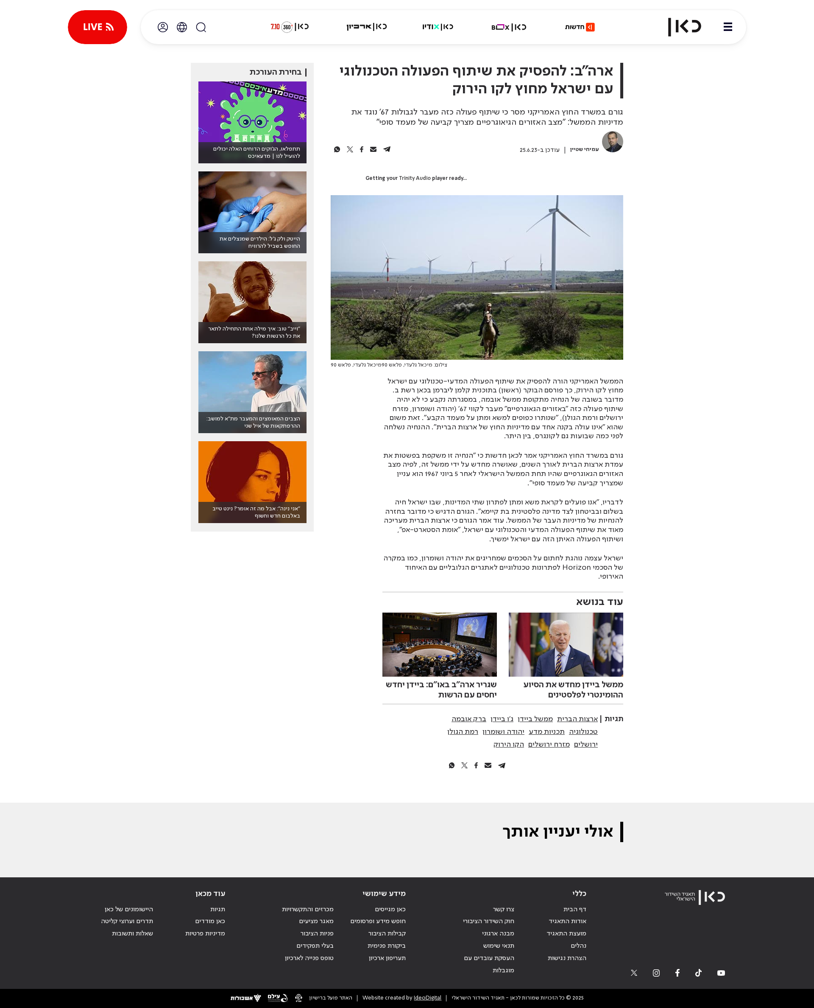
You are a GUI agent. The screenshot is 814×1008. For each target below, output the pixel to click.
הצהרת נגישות (567, 958)
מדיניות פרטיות (205, 933)
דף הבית (574, 909)
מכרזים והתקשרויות (308, 909)
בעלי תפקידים (315, 946)
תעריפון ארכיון (387, 958)
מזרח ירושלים (549, 744)
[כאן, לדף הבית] (677, 27)
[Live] (97, 27)
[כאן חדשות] (580, 27)
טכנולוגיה (583, 732)
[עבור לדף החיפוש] (200, 27)
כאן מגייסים (390, 909)
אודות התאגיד (567, 921)
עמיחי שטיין (584, 149)
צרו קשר (503, 909)
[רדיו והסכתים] (438, 27)
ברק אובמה (469, 719)
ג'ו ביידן (502, 719)
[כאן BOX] (509, 27)
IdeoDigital (427, 998)
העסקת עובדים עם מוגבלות (489, 964)
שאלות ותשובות (132, 933)
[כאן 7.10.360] (290, 27)
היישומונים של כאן (129, 909)
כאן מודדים (210, 921)
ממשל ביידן (535, 719)
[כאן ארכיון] (367, 27)
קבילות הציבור (387, 933)
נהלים (578, 946)
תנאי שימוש (498, 946)
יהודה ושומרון (503, 732)
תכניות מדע (547, 732)
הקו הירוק (508, 744)
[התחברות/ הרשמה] (162, 27)
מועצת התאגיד (566, 933)
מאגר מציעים (316, 921)
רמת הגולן (462, 732)
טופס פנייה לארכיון (309, 958)
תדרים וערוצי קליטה (127, 921)
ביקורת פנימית (387, 946)
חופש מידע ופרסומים (378, 921)
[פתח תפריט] (727, 27)
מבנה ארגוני (498, 933)
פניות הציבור (317, 933)
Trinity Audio (415, 178)
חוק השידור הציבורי (488, 921)
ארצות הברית (577, 719)
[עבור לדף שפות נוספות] (181, 27)
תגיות (217, 909)
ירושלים (586, 744)
